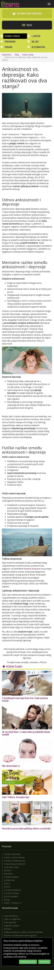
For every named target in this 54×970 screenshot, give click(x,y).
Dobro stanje (12, 36)
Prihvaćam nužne (28, 962)
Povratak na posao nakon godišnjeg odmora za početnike (26, 828)
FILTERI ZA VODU (11, 893)
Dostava (7, 929)
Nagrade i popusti (11, 925)
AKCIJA (7, 900)
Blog (29, 25)
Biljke (35, 41)
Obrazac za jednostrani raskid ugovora (20, 935)
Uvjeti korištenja (11, 916)
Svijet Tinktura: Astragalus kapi (15, 797)
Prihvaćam (44, 962)
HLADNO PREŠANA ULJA (14, 861)
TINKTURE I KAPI (11, 867)
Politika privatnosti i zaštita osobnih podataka (23, 932)
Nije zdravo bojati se (11, 765)
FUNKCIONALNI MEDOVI (14, 864)
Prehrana (10, 41)
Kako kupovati (10, 922)
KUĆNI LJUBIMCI (11, 896)
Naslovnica (6, 54)
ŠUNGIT (7, 887)
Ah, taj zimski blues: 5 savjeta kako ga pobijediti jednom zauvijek (26, 733)
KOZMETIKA (9, 880)
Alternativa (38, 46)
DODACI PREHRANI (12, 854)
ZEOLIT (7, 883)
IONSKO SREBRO (11, 877)
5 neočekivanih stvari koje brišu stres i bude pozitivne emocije (25, 699)
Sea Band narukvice (12, 890)
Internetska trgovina (29, 13)
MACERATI (8, 874)
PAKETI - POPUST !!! (12, 903)
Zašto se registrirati (12, 919)
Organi (8, 46)
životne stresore (31, 568)
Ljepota (36, 36)
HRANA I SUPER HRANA (14, 857)
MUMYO (7, 870)
